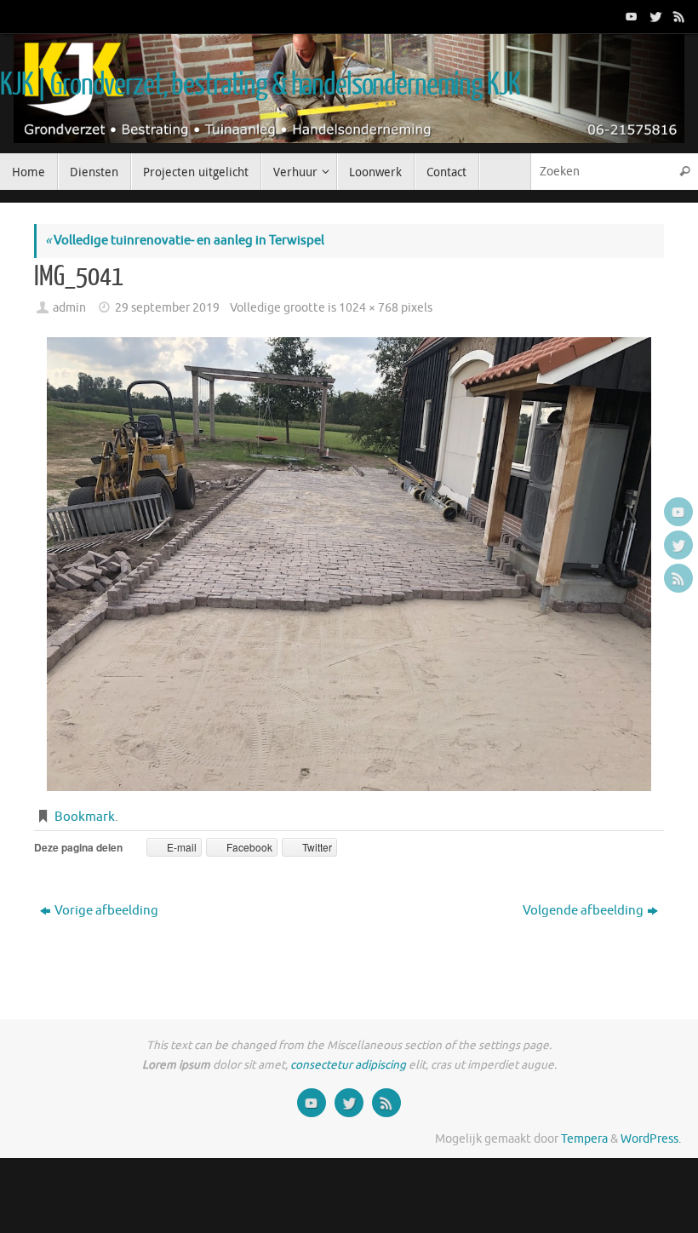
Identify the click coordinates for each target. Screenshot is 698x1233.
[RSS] (677, 16)
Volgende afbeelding (583, 911)
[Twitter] (654, 16)
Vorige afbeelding (106, 911)
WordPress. (651, 1139)
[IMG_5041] (349, 564)
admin (69, 308)
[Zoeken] (684, 171)
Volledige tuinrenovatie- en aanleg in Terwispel (184, 240)
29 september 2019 (167, 308)
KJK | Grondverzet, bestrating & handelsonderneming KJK (259, 85)
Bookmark (84, 817)
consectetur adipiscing (348, 1065)
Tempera (584, 1139)
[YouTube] (630, 16)
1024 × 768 (368, 308)
